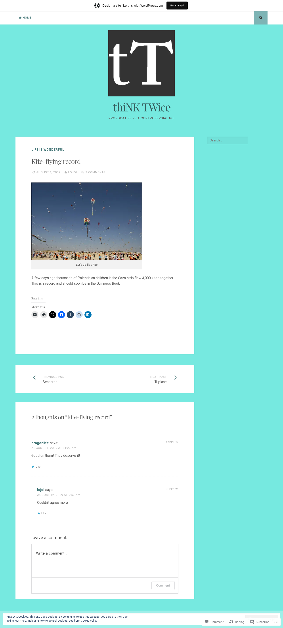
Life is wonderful (47, 149)
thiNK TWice (141, 107)
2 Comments (95, 172)
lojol (73, 172)
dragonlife (40, 443)
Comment (163, 585)
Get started (177, 5)
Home (27, 17)
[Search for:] (227, 140)
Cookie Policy (89, 620)
